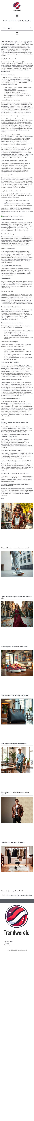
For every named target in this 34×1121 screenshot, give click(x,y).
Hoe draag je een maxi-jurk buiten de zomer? (14, 646)
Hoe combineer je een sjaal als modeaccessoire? (15, 548)
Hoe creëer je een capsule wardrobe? (12, 891)
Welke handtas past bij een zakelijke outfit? (14, 743)
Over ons (7, 945)
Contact (6, 943)
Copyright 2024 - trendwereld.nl (17, 950)
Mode (4, 895)
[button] (17, 15)
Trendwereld (8, 941)
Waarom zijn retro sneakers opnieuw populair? (15, 695)
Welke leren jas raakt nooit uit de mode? (13, 842)
